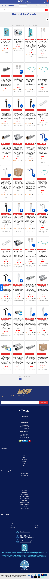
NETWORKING (24, 492)
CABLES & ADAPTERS (24, 508)
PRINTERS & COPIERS (24, 480)
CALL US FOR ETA (17, 39)
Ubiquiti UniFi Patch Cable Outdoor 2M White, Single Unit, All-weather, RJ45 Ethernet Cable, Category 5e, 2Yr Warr (30, 219)
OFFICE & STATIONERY (24, 504)
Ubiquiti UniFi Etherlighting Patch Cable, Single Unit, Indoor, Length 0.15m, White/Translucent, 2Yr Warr (18, 81)
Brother (12, 521)
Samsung (12, 527)
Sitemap (24, 465)
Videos (24, 463)
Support (24, 457)
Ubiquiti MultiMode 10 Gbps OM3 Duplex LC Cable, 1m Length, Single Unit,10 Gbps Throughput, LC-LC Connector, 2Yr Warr (43, 255)
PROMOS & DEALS (24, 473)
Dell (36, 521)
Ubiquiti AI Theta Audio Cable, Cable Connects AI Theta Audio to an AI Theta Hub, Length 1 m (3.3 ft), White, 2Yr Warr (43, 114)
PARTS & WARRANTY (24, 502)
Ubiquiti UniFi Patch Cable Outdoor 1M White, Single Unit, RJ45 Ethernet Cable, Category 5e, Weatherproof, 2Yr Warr (18, 290)
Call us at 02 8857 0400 (24, 420)
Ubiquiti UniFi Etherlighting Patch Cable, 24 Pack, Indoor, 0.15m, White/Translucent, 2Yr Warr (31, 255)
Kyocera (36, 519)
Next (27, 379)
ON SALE (24, 451)
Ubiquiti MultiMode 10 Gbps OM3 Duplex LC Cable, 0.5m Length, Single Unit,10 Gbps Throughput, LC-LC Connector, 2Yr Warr (42, 81)
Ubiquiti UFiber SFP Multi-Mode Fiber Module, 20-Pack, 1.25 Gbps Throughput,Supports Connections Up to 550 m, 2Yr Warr (30, 290)
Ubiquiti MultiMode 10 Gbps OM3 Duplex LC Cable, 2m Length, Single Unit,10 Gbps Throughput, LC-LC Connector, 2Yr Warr (42, 184)
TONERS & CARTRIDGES (24, 482)
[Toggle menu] (2, 2)
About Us (24, 455)
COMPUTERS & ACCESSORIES (24, 484)
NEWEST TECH (24, 478)
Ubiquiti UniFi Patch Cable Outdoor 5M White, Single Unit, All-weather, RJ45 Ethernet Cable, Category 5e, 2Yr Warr (43, 324)
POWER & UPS (24, 506)
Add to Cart (5, 39)
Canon (36, 525)
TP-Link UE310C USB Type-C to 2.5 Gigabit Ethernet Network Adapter (6, 43)
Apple (12, 523)
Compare (11, 39)
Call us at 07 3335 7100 (24, 428)
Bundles (24, 453)
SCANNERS (24, 490)
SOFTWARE (24, 500)
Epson (36, 523)
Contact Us (24, 459)
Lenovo (12, 525)
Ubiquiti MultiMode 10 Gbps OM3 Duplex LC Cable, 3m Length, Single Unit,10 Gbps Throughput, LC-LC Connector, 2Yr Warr (30, 81)
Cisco (36, 517)
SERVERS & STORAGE (24, 496)
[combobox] (24, 10)
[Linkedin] (25, 441)
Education (24, 461)
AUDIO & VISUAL (24, 488)
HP (12, 517)
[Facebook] (23, 441)
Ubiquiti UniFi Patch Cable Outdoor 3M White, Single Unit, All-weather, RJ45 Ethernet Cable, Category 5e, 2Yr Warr (30, 324)
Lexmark (12, 519)
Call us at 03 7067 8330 (24, 437)
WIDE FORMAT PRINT (24, 498)
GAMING (24, 486)
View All (36, 527)
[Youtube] (29, 441)
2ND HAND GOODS (25, 475)
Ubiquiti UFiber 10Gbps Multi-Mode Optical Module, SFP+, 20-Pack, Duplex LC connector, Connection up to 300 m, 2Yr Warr (18, 324)
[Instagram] (27, 441)
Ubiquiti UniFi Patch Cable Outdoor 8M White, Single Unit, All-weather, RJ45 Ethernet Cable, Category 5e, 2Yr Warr (18, 219)
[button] (47, 19)
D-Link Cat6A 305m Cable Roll (18, 42)
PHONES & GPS (24, 494)
